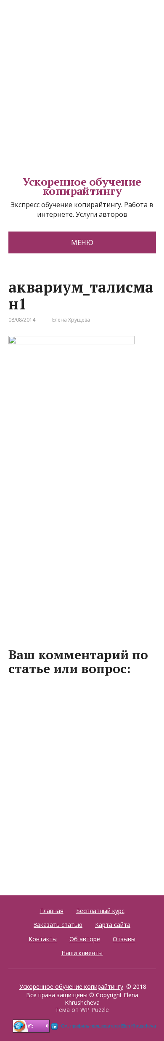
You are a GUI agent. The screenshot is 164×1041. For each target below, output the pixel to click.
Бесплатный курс (100, 911)
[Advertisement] (82, 82)
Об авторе (84, 939)
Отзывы (124, 939)
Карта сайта (112, 925)
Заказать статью (58, 925)
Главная (51, 911)
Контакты (43, 939)
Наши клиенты (82, 953)
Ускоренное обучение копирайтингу (82, 186)
